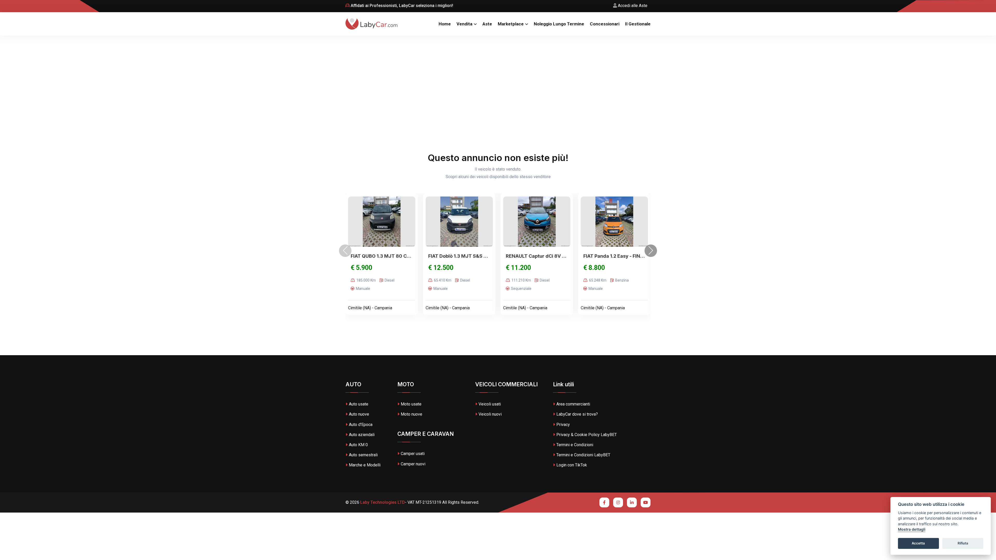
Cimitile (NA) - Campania (370, 307)
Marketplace (511, 23)
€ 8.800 (594, 267)
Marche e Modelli (365, 465)
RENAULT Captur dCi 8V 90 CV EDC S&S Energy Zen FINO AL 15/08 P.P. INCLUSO (537, 256)
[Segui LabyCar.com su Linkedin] (632, 502)
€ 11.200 (518, 267)
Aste (487, 23)
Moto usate (411, 404)
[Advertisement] (498, 74)
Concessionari (604, 23)
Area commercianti (573, 404)
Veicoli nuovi (490, 414)
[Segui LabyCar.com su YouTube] (646, 502)
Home (445, 23)
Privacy (563, 424)
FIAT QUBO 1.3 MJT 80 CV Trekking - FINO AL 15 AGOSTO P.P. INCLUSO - (382, 256)
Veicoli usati (490, 404)
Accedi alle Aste (632, 5)
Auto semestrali (363, 454)
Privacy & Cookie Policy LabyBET (586, 434)
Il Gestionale (638, 23)
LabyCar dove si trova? (577, 414)
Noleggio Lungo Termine (559, 23)
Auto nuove (359, 414)
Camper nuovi (413, 463)
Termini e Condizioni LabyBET (583, 454)
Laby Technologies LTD (382, 502)
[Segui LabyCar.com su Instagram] (618, 502)
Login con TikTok (571, 465)
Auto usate (358, 404)
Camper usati (413, 453)
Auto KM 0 (358, 444)
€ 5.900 (361, 267)
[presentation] (345, 250)
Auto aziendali (362, 434)
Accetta (918, 543)
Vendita (464, 23)
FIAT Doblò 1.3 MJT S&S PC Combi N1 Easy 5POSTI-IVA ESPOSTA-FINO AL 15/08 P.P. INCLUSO (459, 256)
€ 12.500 (440, 267)
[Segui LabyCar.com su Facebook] (604, 502)
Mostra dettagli (911, 529)
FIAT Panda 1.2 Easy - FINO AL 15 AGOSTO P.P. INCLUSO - (614, 256)
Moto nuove (411, 414)
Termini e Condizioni (574, 444)
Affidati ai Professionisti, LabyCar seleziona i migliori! (401, 5)
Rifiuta (963, 543)
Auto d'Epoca (360, 424)
